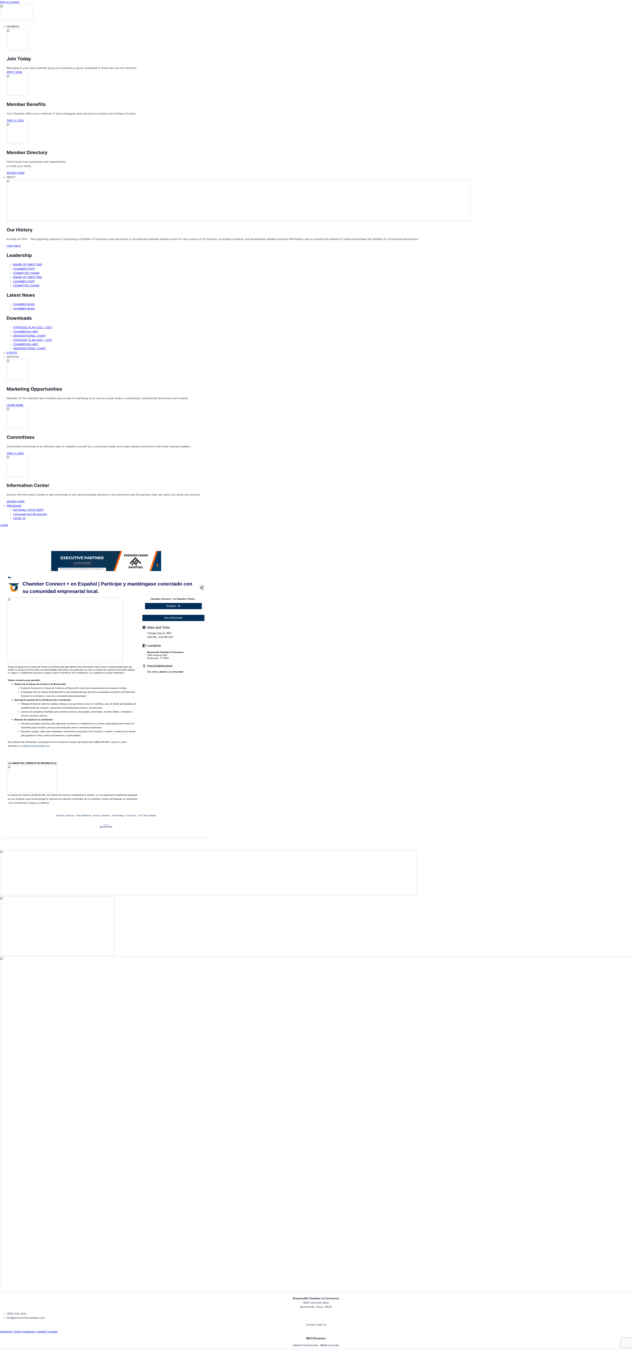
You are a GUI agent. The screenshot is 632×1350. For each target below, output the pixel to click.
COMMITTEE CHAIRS (26, 273)
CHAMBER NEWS (24, 304)
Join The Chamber (147, 815)
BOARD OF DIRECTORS (27, 264)
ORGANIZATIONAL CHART (29, 335)
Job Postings (117, 815)
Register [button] (171, 606)
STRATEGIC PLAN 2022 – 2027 (32, 327)
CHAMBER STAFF (24, 268)
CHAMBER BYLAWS (25, 331)
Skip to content (9, 2)
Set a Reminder (173, 617)
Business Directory (66, 815)
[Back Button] (9, 577)
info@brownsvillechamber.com (35, 746)
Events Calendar (101, 815)
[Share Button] (202, 587)
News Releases (84, 815)
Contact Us (131, 815)
